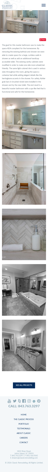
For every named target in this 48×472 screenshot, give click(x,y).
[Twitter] (15, 401)
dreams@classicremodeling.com (25, 458)
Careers (24, 438)
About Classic (24, 433)
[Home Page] (7, 5)
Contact (23, 443)
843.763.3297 (17, 456)
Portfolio (24, 424)
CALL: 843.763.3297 (24, 406)
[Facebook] (24, 401)
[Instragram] (29, 401)
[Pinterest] (39, 401)
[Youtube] (9, 401)
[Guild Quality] (34, 401)
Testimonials (23, 429)
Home (24, 415)
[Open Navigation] (43, 5)
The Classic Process (24, 419)
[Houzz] (19, 401)
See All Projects (24, 385)
